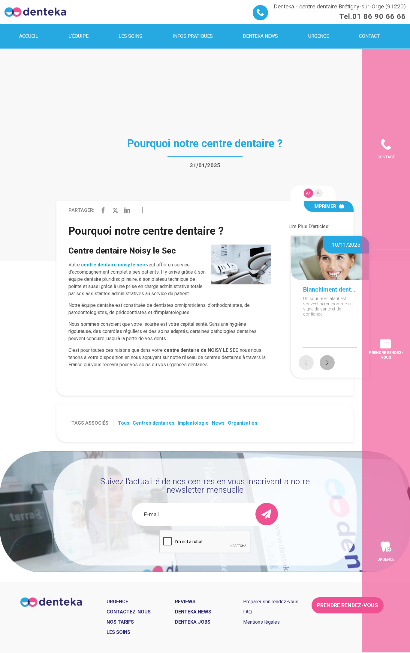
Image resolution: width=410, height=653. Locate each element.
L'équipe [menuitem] (78, 36)
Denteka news (193, 612)
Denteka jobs (192, 622)
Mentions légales (261, 622)
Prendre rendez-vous (386, 354)
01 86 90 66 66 (379, 16)
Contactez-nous (129, 612)
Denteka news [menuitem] (260, 36)
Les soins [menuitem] (130, 36)
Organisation (242, 423)
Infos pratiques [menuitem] (193, 36)
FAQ (247, 612)
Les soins (118, 632)
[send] (266, 514)
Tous (123, 423)
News (218, 423)
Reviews (185, 601)
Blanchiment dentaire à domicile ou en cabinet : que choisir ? (330, 289)
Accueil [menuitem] (28, 36)
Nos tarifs (120, 622)
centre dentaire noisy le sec (113, 265)
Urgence (386, 559)
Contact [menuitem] (369, 36)
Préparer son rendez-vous (270, 601)
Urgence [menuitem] (318, 36)
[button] (327, 362)
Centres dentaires (153, 423)
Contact (386, 157)
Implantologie (193, 423)
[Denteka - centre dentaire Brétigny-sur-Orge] (35, 12)
